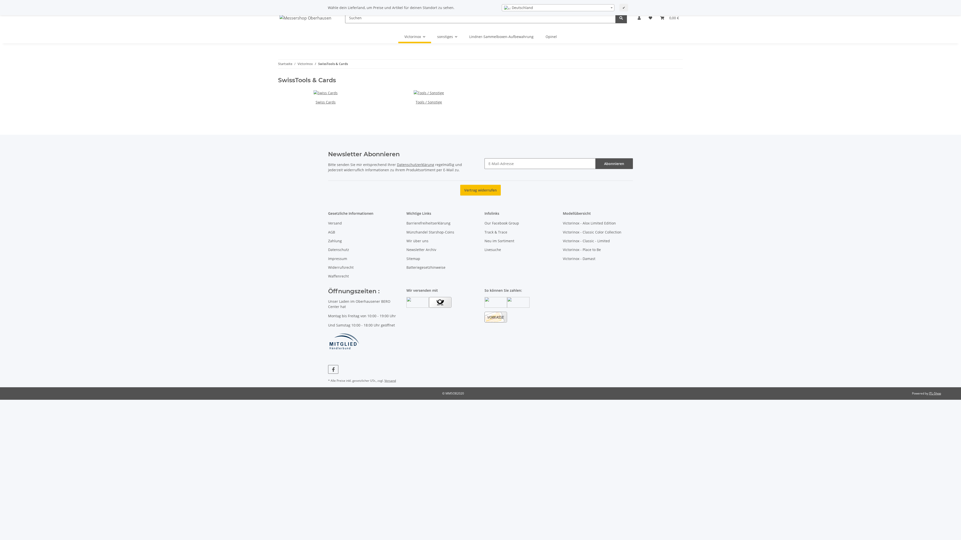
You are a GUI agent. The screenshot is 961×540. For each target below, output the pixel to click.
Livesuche (493, 249)
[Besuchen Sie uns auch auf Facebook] (333, 369)
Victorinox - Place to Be (582, 249)
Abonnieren (614, 163)
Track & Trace (496, 232)
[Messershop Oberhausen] (305, 18)
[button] (639, 17)
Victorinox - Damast (579, 258)
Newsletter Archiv (421, 249)
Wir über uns (417, 240)
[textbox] (558, 7)
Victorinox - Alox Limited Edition (589, 223)
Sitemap (413, 258)
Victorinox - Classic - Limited (586, 240)
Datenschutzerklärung (415, 164)
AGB (331, 232)
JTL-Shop (935, 393)
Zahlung (335, 240)
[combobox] (558, 7)
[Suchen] (621, 17)
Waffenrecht (338, 276)
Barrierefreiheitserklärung (428, 223)
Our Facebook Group (502, 223)
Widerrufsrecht (341, 267)
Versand (335, 223)
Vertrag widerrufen (480, 190)
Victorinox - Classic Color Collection (592, 232)
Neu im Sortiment (499, 240)
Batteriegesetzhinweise (425, 267)
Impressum (337, 258)
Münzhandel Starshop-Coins (430, 232)
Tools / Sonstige (429, 102)
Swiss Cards (326, 102)
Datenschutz (338, 249)
